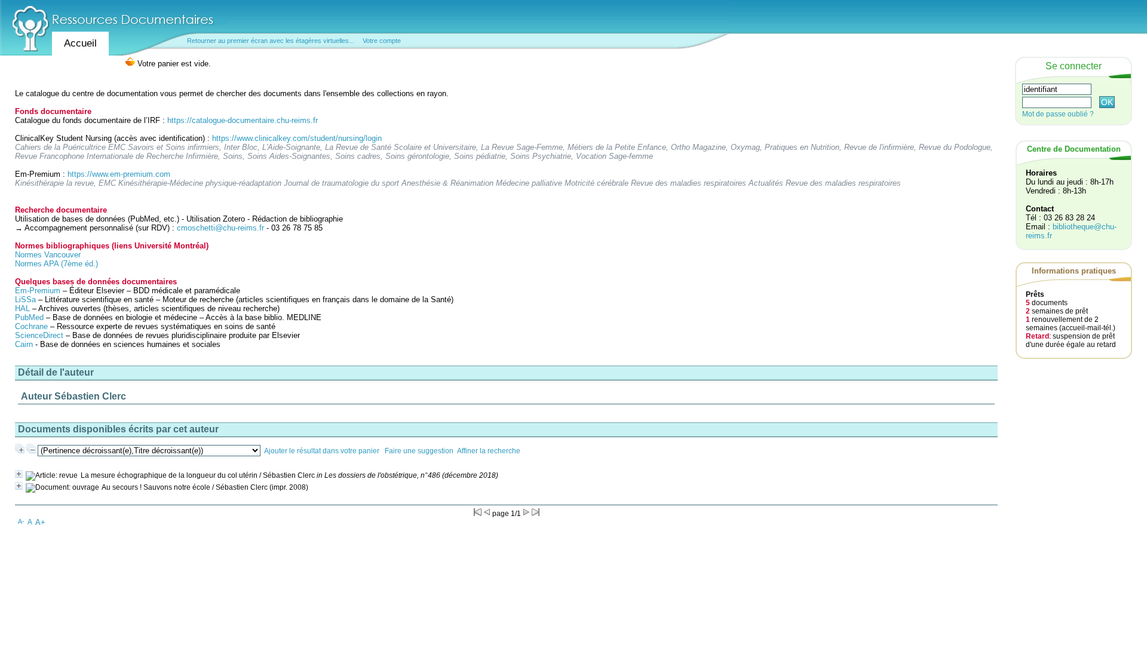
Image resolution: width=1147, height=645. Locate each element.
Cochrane (31, 326)
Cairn (24, 344)
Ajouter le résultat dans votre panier (321, 451)
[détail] (19, 474)
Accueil (80, 43)
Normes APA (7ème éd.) (56, 263)
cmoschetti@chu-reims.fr (220, 227)
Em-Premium (37, 290)
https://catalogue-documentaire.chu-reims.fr (242, 120)
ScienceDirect (39, 335)
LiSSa (25, 299)
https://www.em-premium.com (119, 174)
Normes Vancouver (48, 254)
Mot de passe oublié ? (1058, 114)
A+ (40, 522)
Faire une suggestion (419, 451)
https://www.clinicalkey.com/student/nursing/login (297, 138)
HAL (23, 308)
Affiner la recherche (488, 451)
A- (21, 521)
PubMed (29, 317)
